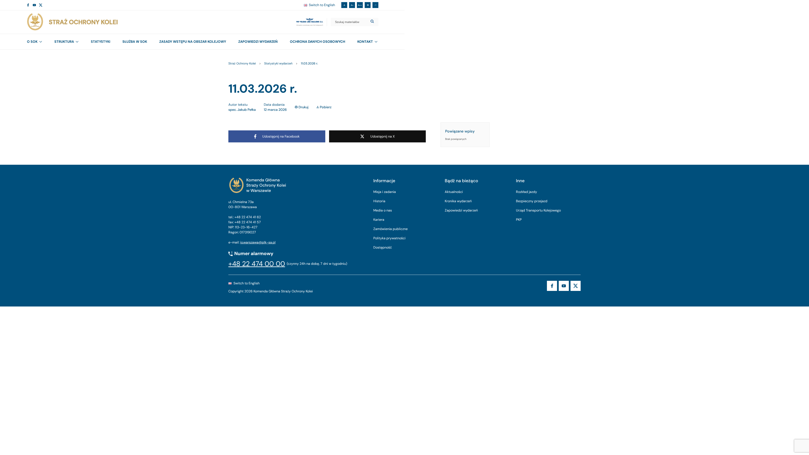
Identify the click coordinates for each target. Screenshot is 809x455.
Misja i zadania (384, 192)
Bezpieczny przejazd (531, 201)
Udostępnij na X (382, 136)
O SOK (32, 41)
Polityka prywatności (389, 238)
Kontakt (365, 41)
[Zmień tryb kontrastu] (368, 5)
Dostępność (382, 247)
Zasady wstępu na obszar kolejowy (192, 41)
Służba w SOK (134, 41)
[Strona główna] (72, 22)
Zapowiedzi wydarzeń (258, 41)
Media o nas (382, 210)
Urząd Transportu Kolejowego (538, 210)
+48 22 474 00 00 (256, 263)
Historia (379, 201)
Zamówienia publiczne (390, 229)
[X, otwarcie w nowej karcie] (41, 5)
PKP (519, 219)
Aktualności (454, 192)
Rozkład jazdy (526, 192)
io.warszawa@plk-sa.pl (258, 242)
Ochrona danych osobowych (317, 41)
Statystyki (100, 41)
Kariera (378, 219)
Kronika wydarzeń (458, 201)
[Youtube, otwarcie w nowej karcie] (34, 5)
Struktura (64, 41)
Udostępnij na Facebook (281, 136)
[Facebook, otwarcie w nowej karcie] (28, 5)
